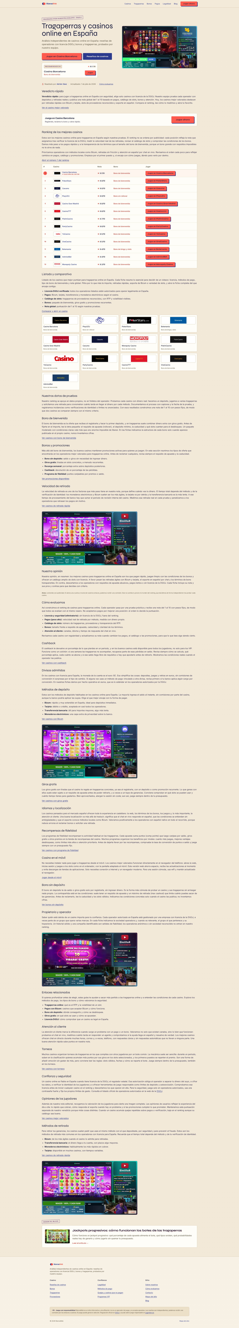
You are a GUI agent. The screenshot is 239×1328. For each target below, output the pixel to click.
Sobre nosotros (151, 1285)
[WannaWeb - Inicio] (51, 4)
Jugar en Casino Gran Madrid (161, 204)
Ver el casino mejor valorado (55, 107)
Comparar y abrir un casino (55, 311)
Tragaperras (139, 4)
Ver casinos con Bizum (52, 719)
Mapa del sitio (151, 1296)
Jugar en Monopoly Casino (160, 264)
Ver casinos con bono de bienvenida (59, 438)
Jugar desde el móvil (51, 877)
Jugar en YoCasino (156, 234)
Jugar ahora (189, 4)
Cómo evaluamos (106, 84)
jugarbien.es (149, 1313)
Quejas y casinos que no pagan (110, 1293)
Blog (176, 4)
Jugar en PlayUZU (156, 196)
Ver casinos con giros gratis (55, 800)
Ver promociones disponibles (55, 478)
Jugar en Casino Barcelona (61, 56)
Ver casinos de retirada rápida (56, 506)
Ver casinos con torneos (53, 1068)
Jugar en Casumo (156, 188)
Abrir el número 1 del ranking (55, 160)
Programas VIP (104, 1296)
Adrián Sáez (62, 84)
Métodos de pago (105, 1289)
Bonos (149, 4)
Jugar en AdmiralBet (157, 257)
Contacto (149, 1293)
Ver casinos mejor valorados (55, 1118)
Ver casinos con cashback (54, 663)
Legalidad (167, 4)
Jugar (90, 73)
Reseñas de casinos (97, 56)
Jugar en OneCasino (157, 241)
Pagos (157, 4)
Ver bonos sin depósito (52, 904)
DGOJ (159, 1091)
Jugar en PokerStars (157, 181)
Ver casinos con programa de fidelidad (60, 850)
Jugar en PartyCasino (158, 226)
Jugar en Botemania (157, 249)
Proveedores (55, 1296)
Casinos (127, 4)
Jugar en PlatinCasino (158, 219)
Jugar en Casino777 (157, 211)
